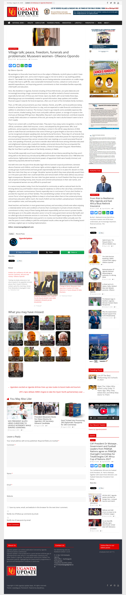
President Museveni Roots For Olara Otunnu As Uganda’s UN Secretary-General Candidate (45, 420)
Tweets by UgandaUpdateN (98, 429)
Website (10, 496)
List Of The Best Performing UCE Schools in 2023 (107, 377)
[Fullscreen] (117, 418)
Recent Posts (20, 234)
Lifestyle (78, 23)
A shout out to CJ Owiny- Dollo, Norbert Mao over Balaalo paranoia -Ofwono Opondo (103, 288)
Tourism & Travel (53, 23)
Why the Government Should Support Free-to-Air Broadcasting (109, 314)
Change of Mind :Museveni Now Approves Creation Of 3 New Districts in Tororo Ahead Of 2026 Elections (71, 289)
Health (30, 23)
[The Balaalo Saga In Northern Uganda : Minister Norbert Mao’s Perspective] (95, 298)
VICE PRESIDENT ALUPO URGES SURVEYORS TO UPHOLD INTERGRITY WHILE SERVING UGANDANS (19, 424)
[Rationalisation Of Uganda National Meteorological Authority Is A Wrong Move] (95, 268)
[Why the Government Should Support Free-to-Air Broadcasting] (95, 311)
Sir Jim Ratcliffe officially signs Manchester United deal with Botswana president (102, 525)
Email (9, 485)
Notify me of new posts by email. (19, 520)
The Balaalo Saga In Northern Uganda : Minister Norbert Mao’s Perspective (110, 302)
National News (18, 23)
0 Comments (34, 59)
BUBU (100, 23)
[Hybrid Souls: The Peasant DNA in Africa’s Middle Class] (95, 239)
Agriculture (40, 23)
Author (11, 234)
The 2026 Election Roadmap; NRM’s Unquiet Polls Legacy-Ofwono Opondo (109, 259)
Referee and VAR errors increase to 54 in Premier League (109, 512)
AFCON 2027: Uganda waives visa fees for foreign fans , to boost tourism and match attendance (103, 499)
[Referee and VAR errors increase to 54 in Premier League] (95, 509)
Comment (11, 445)
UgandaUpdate (23, 59)
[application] (104, 411)
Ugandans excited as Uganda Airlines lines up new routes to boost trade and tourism (44, 387)
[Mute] (113, 418)
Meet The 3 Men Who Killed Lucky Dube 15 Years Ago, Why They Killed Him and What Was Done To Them (108, 390)
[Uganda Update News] (9, 23)
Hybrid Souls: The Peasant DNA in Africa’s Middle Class (109, 242)
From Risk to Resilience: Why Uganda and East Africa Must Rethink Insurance (102, 202)
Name (10, 473)
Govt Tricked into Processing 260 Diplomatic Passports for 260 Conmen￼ (73, 422)
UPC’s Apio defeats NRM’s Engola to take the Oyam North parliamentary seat (52, 392)
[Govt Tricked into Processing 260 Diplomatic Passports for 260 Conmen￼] (73, 403)
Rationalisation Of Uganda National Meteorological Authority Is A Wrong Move (109, 273)
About (106, 23)
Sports (93, 440)
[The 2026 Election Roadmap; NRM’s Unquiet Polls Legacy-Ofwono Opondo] (95, 256)
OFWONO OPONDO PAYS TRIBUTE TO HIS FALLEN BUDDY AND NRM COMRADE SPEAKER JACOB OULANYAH (45, 299)
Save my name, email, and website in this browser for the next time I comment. (38, 507)
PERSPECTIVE (89, 23)
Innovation (66, 23)
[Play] (91, 418)
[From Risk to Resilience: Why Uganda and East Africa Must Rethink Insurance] (104, 175)
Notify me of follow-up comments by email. (23, 514)
